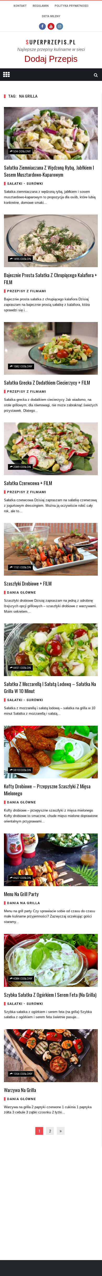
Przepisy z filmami (26, 291)
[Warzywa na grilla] (51, 1055)
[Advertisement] (51, 1197)
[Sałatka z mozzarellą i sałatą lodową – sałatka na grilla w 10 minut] (51, 649)
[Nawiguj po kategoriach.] (6, 74)
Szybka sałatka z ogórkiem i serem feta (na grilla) (50, 994)
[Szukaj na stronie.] (95, 75)
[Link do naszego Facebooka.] (42, 26)
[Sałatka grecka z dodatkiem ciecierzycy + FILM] (51, 348)
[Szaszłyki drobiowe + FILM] (51, 549)
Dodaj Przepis (51, 59)
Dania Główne (21, 592)
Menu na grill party (21, 893)
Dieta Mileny (51, 16)
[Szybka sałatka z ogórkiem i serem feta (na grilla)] (51, 960)
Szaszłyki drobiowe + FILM (28, 583)
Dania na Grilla (23, 903)
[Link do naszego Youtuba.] (51, 26)
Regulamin (41, 6)
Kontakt (20, 6)
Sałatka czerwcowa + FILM (28, 482)
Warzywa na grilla (20, 1089)
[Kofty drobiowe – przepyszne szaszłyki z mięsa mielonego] (51, 752)
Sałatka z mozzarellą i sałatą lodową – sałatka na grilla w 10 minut (50, 687)
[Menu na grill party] (51, 859)
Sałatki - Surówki (25, 184)
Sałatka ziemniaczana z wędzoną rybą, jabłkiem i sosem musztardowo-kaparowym (49, 171)
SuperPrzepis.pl (51, 42)
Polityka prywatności (71, 6)
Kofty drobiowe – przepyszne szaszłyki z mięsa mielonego (47, 789)
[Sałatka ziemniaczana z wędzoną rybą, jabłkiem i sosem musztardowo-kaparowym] (51, 133)
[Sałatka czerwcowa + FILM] (51, 448)
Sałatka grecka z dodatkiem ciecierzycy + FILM (47, 382)
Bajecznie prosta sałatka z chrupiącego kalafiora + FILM (50, 278)
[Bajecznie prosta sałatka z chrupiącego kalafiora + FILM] (51, 240)
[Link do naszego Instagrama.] (59, 26)
